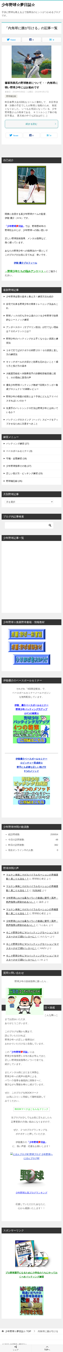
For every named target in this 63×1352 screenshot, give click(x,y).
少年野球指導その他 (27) (18, 466)
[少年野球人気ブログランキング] (31, 1176)
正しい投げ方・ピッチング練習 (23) (24, 473)
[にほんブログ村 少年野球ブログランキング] (31, 1154)
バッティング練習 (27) (17, 443)
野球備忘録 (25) (14, 481)
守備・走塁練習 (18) (16, 458)
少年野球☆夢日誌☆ (18, 5)
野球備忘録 (11, 96)
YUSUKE (36, 890)
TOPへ (47, 1350)
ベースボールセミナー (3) (19, 451)
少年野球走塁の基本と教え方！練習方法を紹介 (30, 296)
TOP (18, 1331)
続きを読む (31, 124)
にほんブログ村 (31, 1158)
